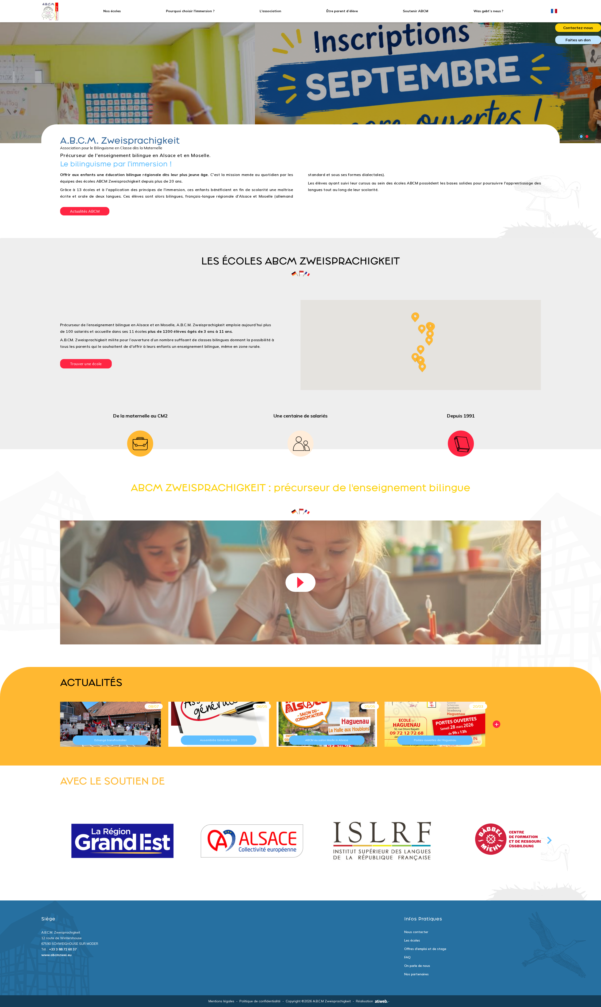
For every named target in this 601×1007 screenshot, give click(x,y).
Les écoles (412, 940)
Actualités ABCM (85, 211)
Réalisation (364, 1001)
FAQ (407, 957)
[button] (420, 350)
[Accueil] (49, 11)
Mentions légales (221, 1001)
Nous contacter (416, 932)
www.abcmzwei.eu (56, 955)
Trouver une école (86, 363)
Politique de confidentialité (260, 1001)
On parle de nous (417, 966)
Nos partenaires (416, 974)
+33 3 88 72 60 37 (63, 949)
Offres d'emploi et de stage (425, 949)
